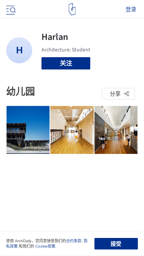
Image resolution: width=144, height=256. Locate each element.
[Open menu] (10, 9)
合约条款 (73, 241)
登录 (131, 9)
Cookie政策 (45, 246)
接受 (116, 244)
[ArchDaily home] (72, 9)
